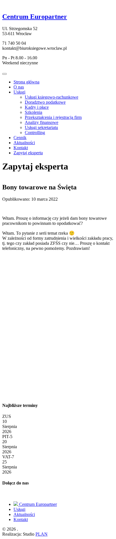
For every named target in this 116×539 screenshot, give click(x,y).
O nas (19, 87)
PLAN (41, 534)
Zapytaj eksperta (28, 152)
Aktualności (24, 142)
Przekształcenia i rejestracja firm (53, 117)
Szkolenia (33, 112)
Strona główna (26, 82)
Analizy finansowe (41, 122)
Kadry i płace (37, 107)
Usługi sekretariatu (41, 127)
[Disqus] (58, 325)
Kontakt (21, 147)
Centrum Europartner (37, 504)
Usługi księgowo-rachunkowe (51, 97)
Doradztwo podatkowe (45, 102)
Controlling (35, 132)
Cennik (20, 137)
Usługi (19, 92)
